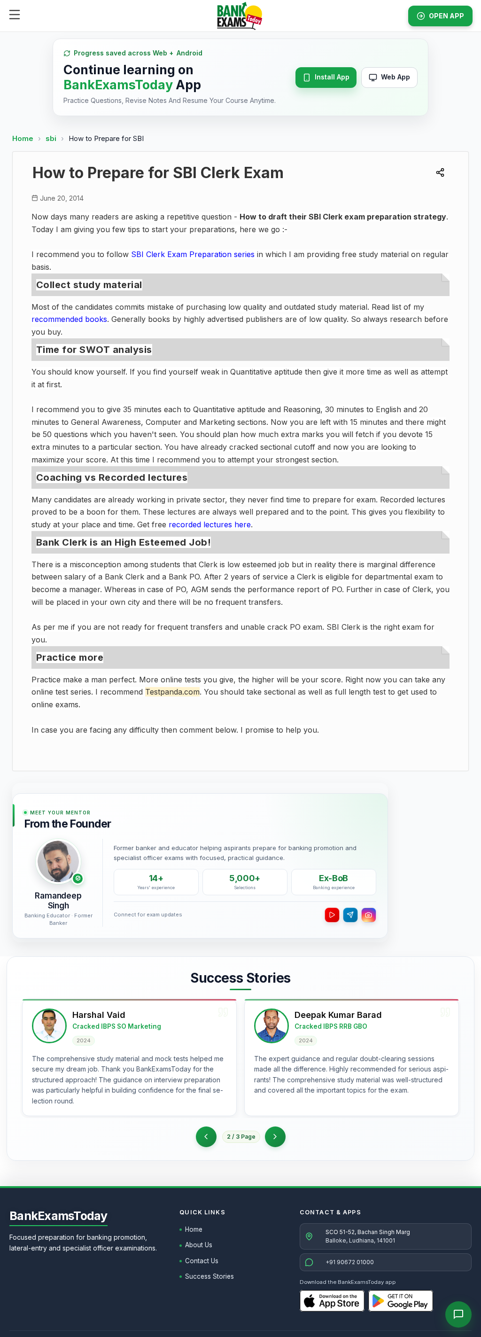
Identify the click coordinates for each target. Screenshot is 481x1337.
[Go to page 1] (206, 1136)
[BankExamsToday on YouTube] (332, 915)
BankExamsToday (58, 1216)
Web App (395, 77)
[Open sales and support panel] (458, 1314)
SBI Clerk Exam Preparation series (193, 254)
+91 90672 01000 (350, 1262)
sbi (52, 138)
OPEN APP (446, 16)
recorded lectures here (210, 524)
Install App (332, 77)
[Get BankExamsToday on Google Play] (400, 1301)
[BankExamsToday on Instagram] (368, 915)
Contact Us (201, 1261)
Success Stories (209, 1276)
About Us (198, 1245)
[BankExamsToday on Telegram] (350, 915)
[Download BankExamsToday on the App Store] (332, 1301)
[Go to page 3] (275, 1136)
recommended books (69, 319)
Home (22, 138)
